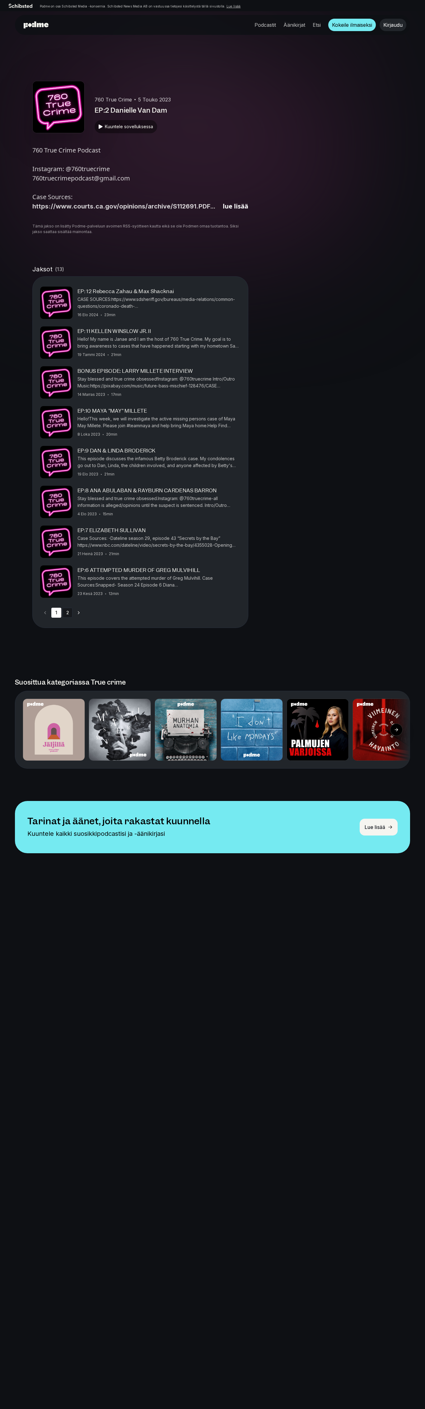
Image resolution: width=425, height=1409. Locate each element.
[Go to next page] (79, 613)
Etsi (317, 25)
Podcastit (265, 25)
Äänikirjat (294, 25)
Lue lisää (234, 6)
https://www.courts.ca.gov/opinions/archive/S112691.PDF (121, 206)
